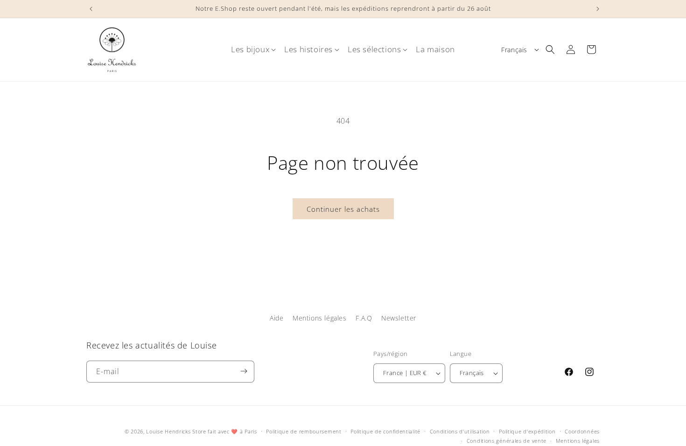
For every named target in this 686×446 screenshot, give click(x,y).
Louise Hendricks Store (176, 431)
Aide (276, 318)
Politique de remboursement (303, 431)
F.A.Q (364, 318)
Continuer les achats (343, 209)
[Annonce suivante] (596, 9)
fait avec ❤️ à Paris (232, 431)
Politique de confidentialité (385, 431)
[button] (250, 49)
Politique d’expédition (527, 431)
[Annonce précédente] (89, 9)
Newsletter (398, 318)
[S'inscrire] (243, 371)
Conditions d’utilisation (460, 431)
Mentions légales (320, 318)
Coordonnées (582, 431)
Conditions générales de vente (506, 440)
